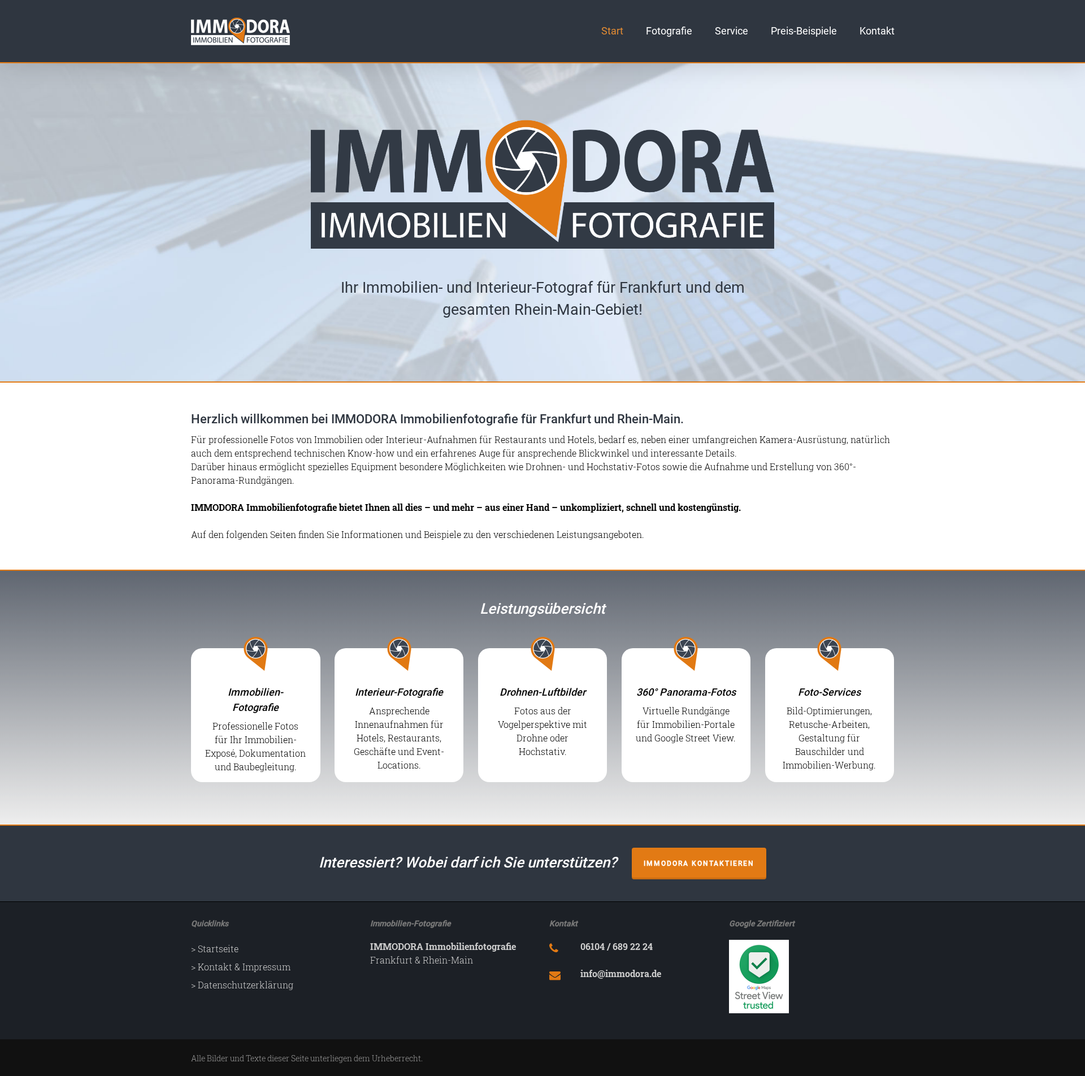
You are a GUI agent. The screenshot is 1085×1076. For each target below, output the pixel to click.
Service (731, 31)
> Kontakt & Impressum (240, 967)
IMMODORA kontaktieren (699, 863)
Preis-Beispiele (804, 31)
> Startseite (214, 948)
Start (612, 31)
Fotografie (669, 31)
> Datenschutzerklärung (242, 985)
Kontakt (877, 31)
